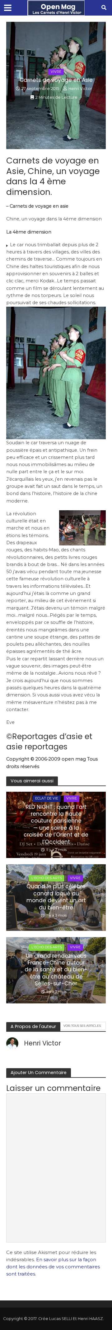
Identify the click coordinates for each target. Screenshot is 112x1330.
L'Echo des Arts (46, 878)
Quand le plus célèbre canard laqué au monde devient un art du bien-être (56, 897)
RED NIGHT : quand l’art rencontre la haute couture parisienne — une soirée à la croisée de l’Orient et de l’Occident (56, 824)
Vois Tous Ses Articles (82, 1025)
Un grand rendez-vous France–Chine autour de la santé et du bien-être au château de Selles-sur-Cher (56, 969)
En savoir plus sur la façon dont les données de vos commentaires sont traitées (53, 1267)
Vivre (56, 72)
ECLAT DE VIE (46, 798)
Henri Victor (80, 88)
